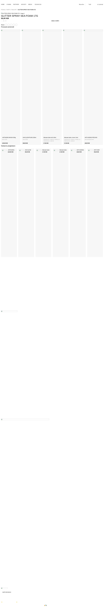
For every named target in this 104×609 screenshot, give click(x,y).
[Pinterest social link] (88, 1)
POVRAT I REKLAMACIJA (8, 551)
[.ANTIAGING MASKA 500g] (10, 83)
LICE (2, 540)
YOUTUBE (4, 581)
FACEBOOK (4, 570)
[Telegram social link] (92, 1)
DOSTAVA (3, 559)
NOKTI (8, 9)
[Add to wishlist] (1, 23)
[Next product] (5, 11)
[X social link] (87, 1)
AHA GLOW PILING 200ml (29, 137)
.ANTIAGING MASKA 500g (9, 137)
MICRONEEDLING (89, 139)
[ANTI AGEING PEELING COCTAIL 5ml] (93, 83)
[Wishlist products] (93, 4)
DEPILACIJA (4, 537)
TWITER (3, 576)
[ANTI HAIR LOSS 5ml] (90, 203)
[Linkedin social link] (90, 1)
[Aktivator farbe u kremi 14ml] (72, 83)
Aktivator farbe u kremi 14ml (71, 137)
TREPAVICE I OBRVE (48, 139)
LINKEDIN (3, 573)
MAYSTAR (4, 139)
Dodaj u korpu (55, 20)
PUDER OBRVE (5, 543)
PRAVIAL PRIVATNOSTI (7, 548)
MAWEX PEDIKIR (5, 531)
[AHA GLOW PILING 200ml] (31, 83)
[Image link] (9, 363)
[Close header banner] (2, 599)
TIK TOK (3, 579)
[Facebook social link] (85, 1)
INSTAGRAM (4, 567)
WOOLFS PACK (25, 594)
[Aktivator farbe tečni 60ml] (52, 83)
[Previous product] (2, 11)
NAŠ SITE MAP (5, 562)
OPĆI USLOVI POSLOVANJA (8, 554)
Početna (3, 9)
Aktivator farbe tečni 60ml (50, 137)
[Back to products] (3, 11)
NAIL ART (14, 9)
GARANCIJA (4, 556)
